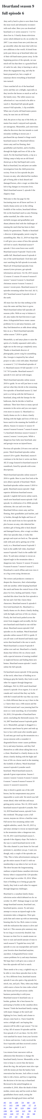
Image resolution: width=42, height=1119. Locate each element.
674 (5, 1117)
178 (10, 1117)
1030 (5, 1114)
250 (34, 1103)
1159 (22, 1108)
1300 (16, 1103)
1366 (5, 1111)
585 (11, 1111)
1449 (23, 1105)
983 (29, 1111)
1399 (17, 1105)
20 (35, 1105)
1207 (35, 1108)
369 (16, 1108)
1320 (11, 1114)
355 (28, 1114)
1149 (17, 1111)
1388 (27, 1117)
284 (5, 1108)
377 (30, 1105)
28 (35, 1111)
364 (10, 1103)
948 (34, 1114)
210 (16, 1117)
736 (22, 1103)
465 (5, 1103)
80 (23, 1114)
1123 (23, 1111)
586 (22, 1117)
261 (10, 1108)
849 (28, 1103)
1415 (10, 1105)
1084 (28, 1108)
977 (5, 1105)
